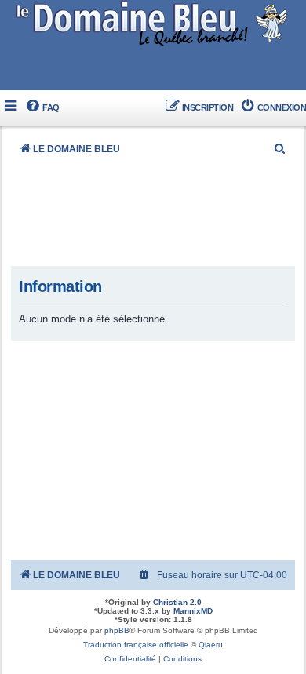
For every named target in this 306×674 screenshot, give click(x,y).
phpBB (116, 630)
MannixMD (193, 611)
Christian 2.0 (177, 602)
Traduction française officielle (135, 644)
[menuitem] (42, 108)
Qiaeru (211, 644)
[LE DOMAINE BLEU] (153, 23)
